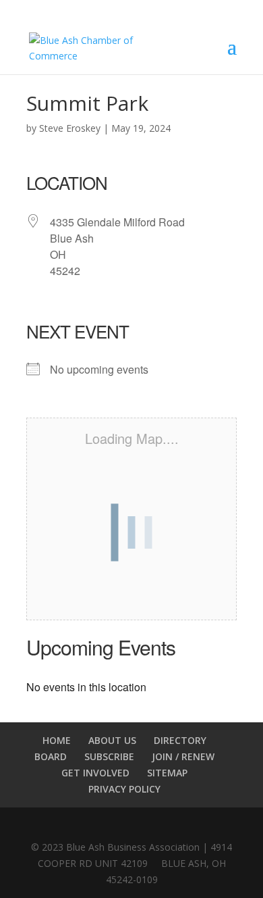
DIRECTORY (180, 740)
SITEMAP (167, 772)
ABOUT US (112, 740)
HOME (56, 740)
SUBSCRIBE (109, 756)
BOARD (50, 756)
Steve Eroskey (69, 128)
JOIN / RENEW (183, 756)
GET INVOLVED (95, 772)
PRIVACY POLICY (124, 788)
